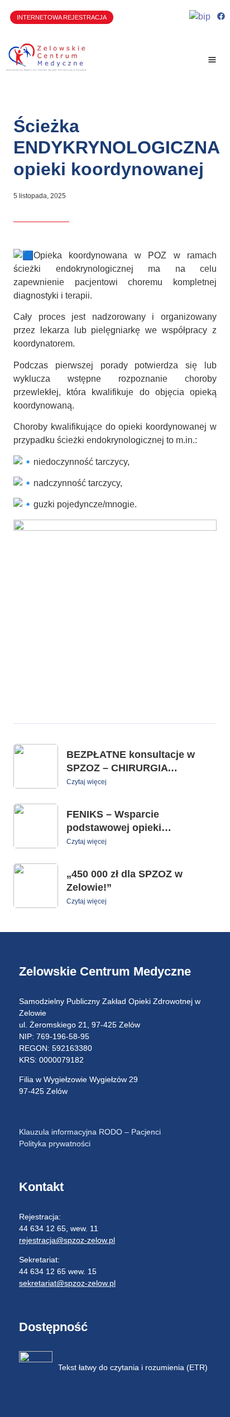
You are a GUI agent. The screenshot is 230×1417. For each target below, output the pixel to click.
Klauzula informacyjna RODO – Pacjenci (90, 1131)
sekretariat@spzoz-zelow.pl (67, 1283)
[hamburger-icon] (211, 59)
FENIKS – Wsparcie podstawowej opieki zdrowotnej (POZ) (113, 828)
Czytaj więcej (86, 782)
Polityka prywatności (54, 1143)
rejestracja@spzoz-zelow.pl (67, 1240)
